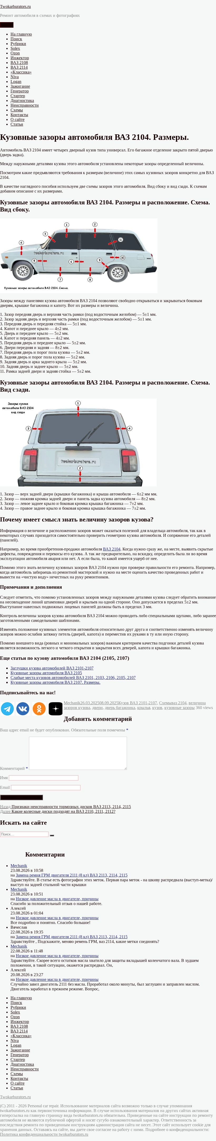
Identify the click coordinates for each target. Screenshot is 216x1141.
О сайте (17, 119)
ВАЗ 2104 (111, 549)
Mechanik (72, 703)
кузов (157, 707)
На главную (21, 34)
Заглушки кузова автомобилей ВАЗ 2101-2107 (52, 668)
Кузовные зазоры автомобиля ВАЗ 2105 (46, 673)
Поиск (16, 39)
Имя (4, 777)
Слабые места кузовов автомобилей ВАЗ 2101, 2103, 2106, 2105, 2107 (73, 677)
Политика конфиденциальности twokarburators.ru (44, 1134)
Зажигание (20, 86)
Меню (6, 25)
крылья (143, 707)
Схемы (17, 110)
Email (5, 787)
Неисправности (25, 105)
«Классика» (21, 72)
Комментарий (14, 768)
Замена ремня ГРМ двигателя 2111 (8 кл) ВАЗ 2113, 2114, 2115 (71, 875)
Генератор (20, 91)
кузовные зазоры (179, 707)
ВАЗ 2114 (19, 67)
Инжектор (20, 58)
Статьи (17, 124)
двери (97, 707)
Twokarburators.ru (15, 6)
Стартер (18, 96)
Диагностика (22, 100)
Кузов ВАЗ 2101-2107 (137, 703)
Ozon (15, 53)
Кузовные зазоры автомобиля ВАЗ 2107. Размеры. (55, 682)
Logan (16, 81)
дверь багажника (120, 707)
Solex (15, 48)
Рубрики (18, 43)
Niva (15, 77)
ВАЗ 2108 (19, 62)
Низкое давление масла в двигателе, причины (57, 899)
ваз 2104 (178, 703)
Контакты (19, 114)
